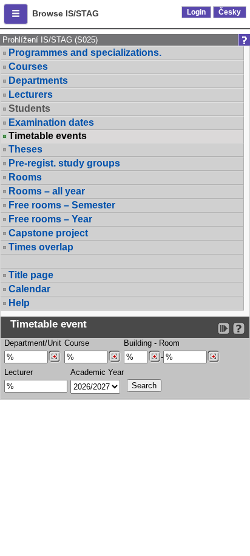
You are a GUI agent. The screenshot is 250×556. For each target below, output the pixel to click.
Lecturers (30, 94)
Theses (25, 149)
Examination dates (51, 122)
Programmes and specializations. (84, 52)
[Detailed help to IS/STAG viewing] (238, 328)
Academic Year (97, 372)
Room (169, 343)
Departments (38, 80)
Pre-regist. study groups (64, 163)
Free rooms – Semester (61, 205)
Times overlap (40, 247)
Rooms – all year (46, 191)
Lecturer (18, 372)
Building (138, 343)
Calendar (29, 289)
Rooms (25, 177)
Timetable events (47, 136)
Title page (30, 275)
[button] (16, 14)
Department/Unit (32, 343)
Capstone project (48, 233)
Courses (28, 66)
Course (76, 343)
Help (19, 303)
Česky (229, 12)
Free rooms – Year (50, 219)
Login (196, 12)
